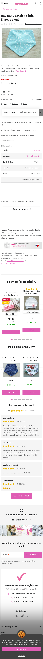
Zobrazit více (22, 496)
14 (30, 339)
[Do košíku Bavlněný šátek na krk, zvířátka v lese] (31, 392)
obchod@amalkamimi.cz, (15, 261)
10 (24, 339)
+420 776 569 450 (23, 601)
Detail (11, 332)
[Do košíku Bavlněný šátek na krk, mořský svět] (11, 392)
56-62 (8, 314)
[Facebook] (17, 615)
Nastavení (21, 656)
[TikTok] (27, 615)
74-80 (37, 312)
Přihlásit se (32, 555)
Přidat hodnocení (21, 209)
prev (2, 307)
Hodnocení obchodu (21, 405)
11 (26, 339)
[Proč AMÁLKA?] (21, 245)
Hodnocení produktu (27, 112)
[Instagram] (22, 615)
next (41, 307)
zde (36, 644)
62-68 (14, 314)
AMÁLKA (39, 99)
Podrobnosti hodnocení (33, 24)
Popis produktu (9, 112)
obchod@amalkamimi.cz (23, 593)
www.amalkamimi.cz (8, 263)
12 (27, 339)
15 (31, 339)
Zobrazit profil (20, 520)
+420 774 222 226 (23, 597)
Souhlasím (22, 649)
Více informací (21, 71)
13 (28, 339)
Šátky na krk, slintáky (33, 156)
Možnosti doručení (10, 83)
